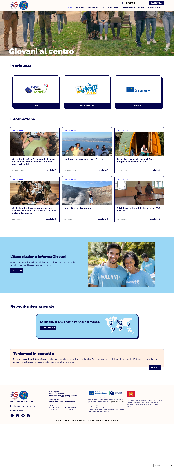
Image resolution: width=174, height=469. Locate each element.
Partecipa (156, 3)
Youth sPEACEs (87, 105)
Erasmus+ (138, 105)
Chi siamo (80, 7)
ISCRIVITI (155, 367)
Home (70, 7)
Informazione (95, 7)
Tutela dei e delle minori (82, 421)
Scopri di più (48, 328)
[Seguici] (12, 415)
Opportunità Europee (133, 7)
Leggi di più (51, 170)
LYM (36, 105)
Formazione (112, 7)
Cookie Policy (102, 421)
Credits (114, 421)
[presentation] (15, 93)
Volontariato (155, 7)
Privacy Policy (62, 421)
